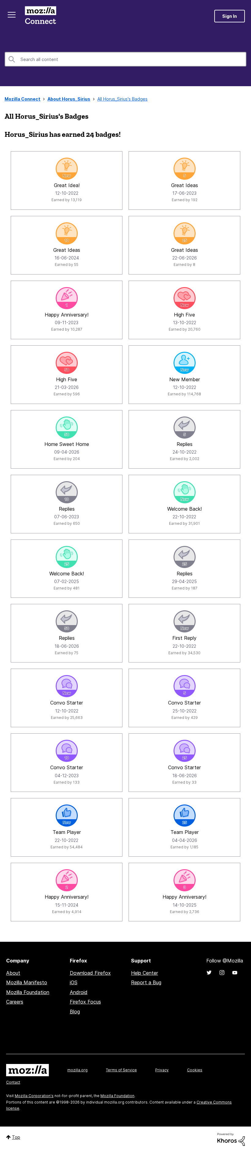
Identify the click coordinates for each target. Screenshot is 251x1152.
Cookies (194, 1070)
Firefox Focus (85, 1002)
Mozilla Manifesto (26, 982)
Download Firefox (90, 973)
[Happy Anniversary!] (67, 298)
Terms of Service (121, 1070)
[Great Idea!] (67, 169)
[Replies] (185, 428)
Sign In (229, 16)
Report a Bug (146, 982)
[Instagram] (222, 972)
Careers (14, 1002)
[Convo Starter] (67, 686)
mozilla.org (77, 1070)
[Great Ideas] (185, 169)
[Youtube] (235, 972)
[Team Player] (67, 815)
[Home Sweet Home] (67, 428)
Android (79, 992)
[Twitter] (209, 972)
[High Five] (185, 298)
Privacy (162, 1070)
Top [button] (16, 1137)
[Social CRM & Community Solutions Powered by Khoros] (231, 1139)
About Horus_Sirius (68, 99)
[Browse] (11, 14)
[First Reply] (185, 621)
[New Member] (185, 363)
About (13, 973)
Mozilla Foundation (27, 992)
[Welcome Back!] (185, 492)
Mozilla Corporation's (34, 1095)
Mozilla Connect (40, 16)
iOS (73, 982)
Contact (13, 1082)
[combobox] (125, 59)
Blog (75, 1011)
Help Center (144, 973)
